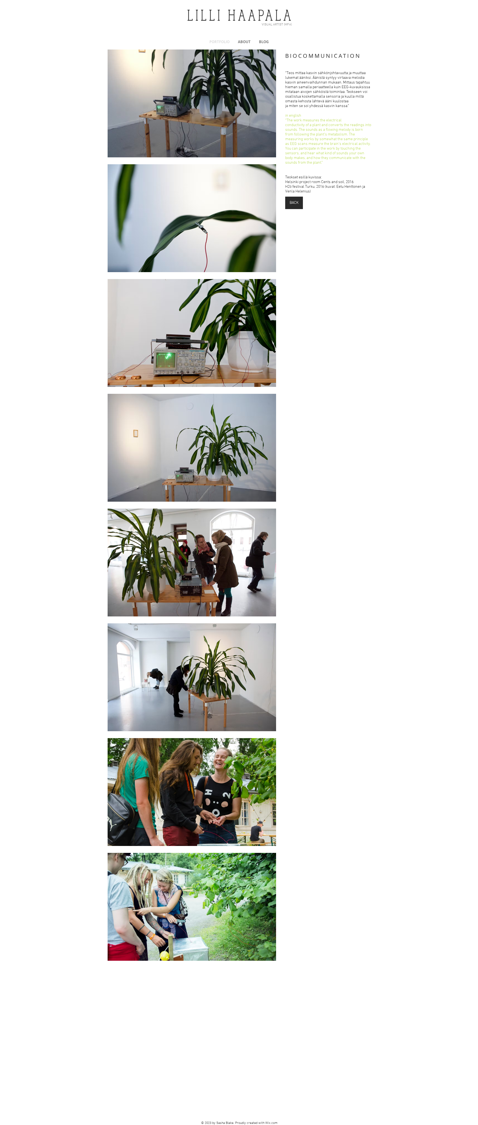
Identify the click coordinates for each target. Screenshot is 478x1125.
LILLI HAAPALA (240, 15)
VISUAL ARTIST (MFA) (277, 25)
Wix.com (271, 1123)
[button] (192, 103)
